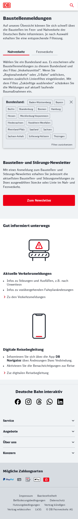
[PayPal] (8, 479)
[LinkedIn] (60, 402)
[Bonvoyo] (46, 479)
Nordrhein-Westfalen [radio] (39, 122)
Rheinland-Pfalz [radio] (16, 129)
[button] (39, 420)
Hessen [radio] (11, 115)
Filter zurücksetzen (61, 144)
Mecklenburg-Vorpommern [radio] (34, 115)
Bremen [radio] (42, 109)
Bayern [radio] (59, 102)
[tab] (16, 52)
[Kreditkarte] (19, 479)
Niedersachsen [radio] (15, 122)
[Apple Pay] (37, 479)
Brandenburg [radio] (26, 109)
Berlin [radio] (11, 109)
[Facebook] (18, 402)
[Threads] (39, 402)
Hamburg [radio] (56, 109)
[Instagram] (28, 402)
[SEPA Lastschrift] (28, 479)
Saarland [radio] (34, 129)
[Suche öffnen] (72, 5)
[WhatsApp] (50, 402)
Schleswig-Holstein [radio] (39, 136)
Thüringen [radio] (59, 136)
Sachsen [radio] (47, 129)
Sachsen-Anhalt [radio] (16, 136)
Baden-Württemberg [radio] (40, 102)
